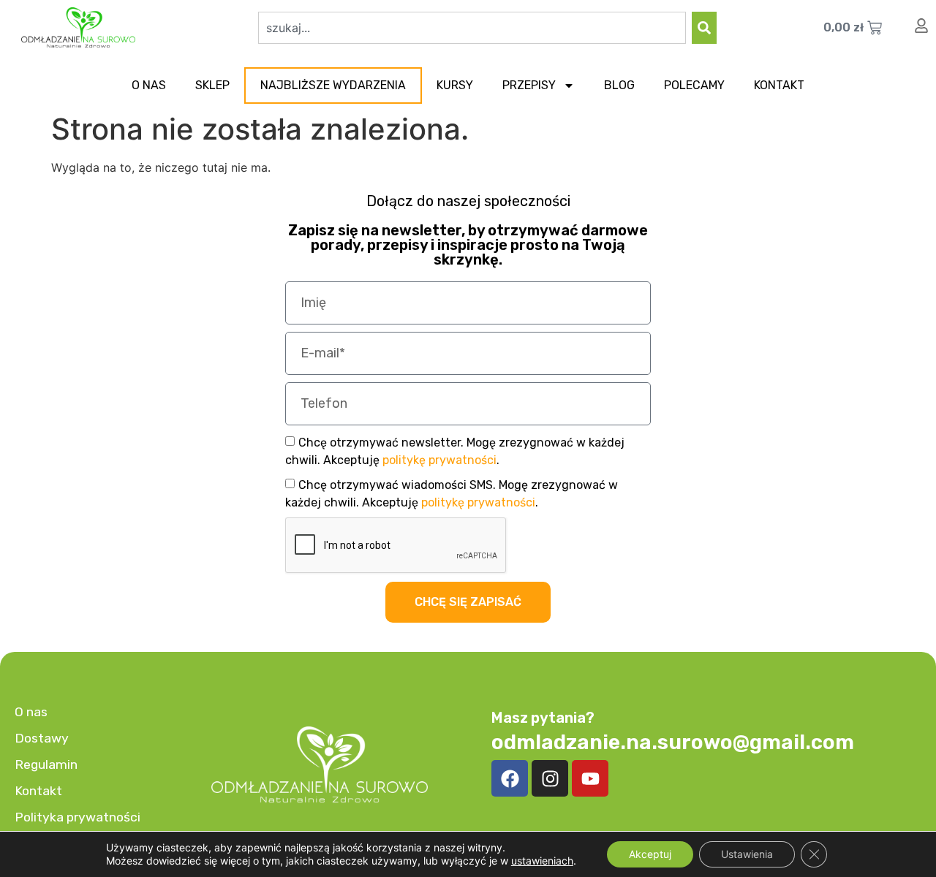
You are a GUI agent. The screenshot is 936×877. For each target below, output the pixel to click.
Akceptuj (650, 854)
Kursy (455, 85)
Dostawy (42, 738)
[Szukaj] (704, 28)
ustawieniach (542, 860)
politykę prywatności (439, 460)
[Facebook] (509, 778)
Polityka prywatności (77, 817)
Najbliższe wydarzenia (333, 85)
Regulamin (46, 764)
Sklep (212, 85)
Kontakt (779, 85)
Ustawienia (747, 854)
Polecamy (694, 85)
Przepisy (529, 85)
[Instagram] (550, 778)
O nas (149, 85)
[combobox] (472, 28)
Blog (619, 85)
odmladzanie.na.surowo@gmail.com (672, 742)
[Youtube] (590, 778)
